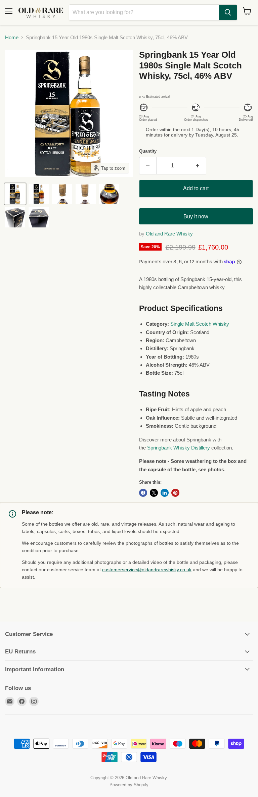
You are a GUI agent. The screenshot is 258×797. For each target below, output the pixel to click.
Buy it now (195, 216)
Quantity (148, 151)
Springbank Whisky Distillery (178, 447)
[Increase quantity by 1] (197, 165)
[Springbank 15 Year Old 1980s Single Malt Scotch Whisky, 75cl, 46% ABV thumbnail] (15, 194)
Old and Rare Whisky (169, 233)
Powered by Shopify (129, 784)
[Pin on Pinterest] (175, 493)
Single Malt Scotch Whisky (199, 324)
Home (11, 37)
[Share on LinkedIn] (165, 493)
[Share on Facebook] (143, 493)
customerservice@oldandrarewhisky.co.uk (146, 569)
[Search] (228, 12)
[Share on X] (154, 493)
